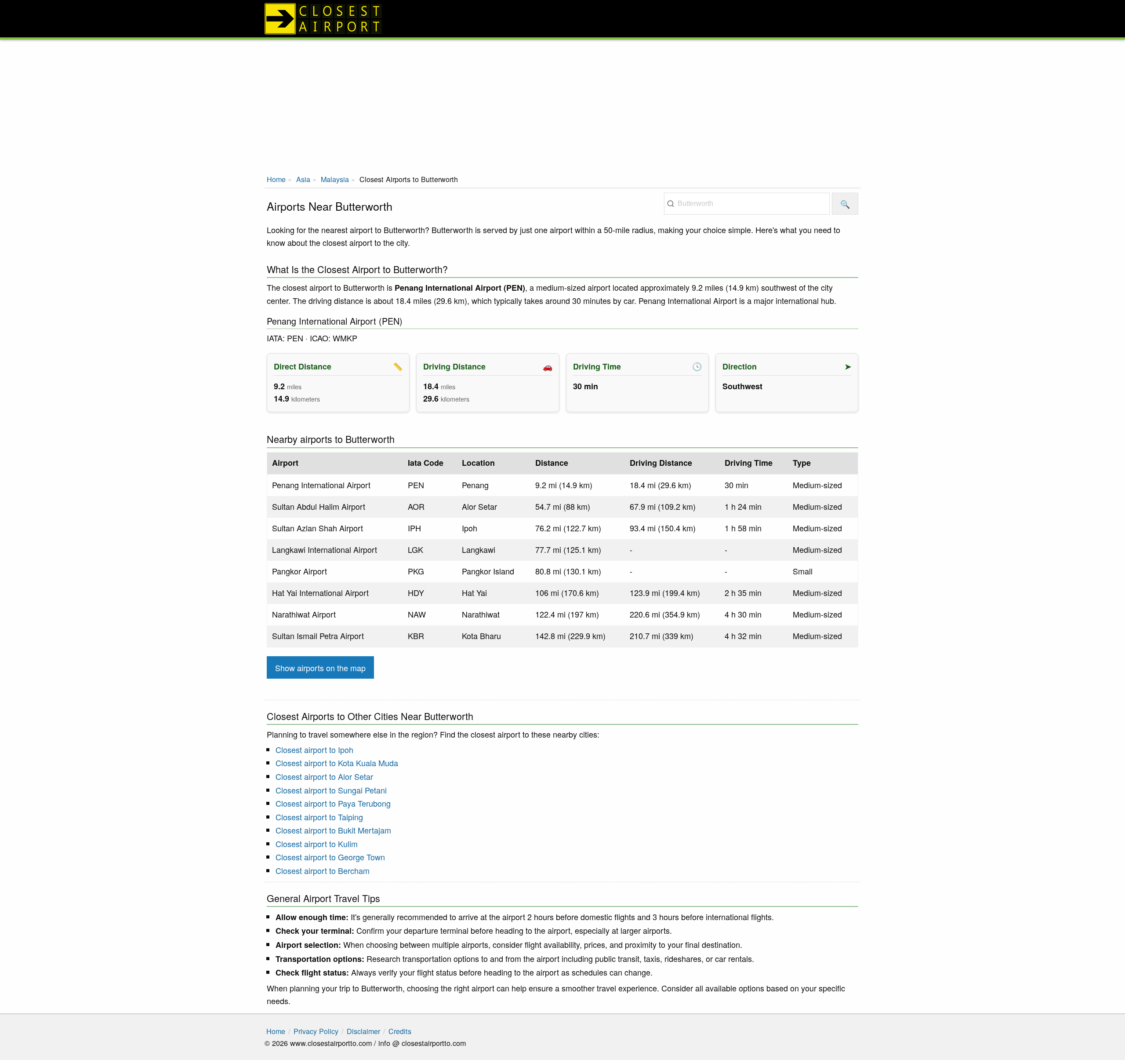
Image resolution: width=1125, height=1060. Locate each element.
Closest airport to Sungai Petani (331, 790)
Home (276, 179)
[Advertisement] (562, 105)
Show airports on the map (320, 667)
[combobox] (747, 204)
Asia (303, 179)
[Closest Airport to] (562, 18)
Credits (399, 1031)
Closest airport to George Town (330, 857)
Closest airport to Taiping (319, 816)
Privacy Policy (316, 1031)
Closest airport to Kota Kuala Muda (337, 762)
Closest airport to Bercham (323, 870)
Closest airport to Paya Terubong (333, 803)
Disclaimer (363, 1031)
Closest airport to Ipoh (314, 749)
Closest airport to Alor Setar (324, 776)
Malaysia (335, 179)
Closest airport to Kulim (317, 843)
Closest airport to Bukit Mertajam (333, 830)
